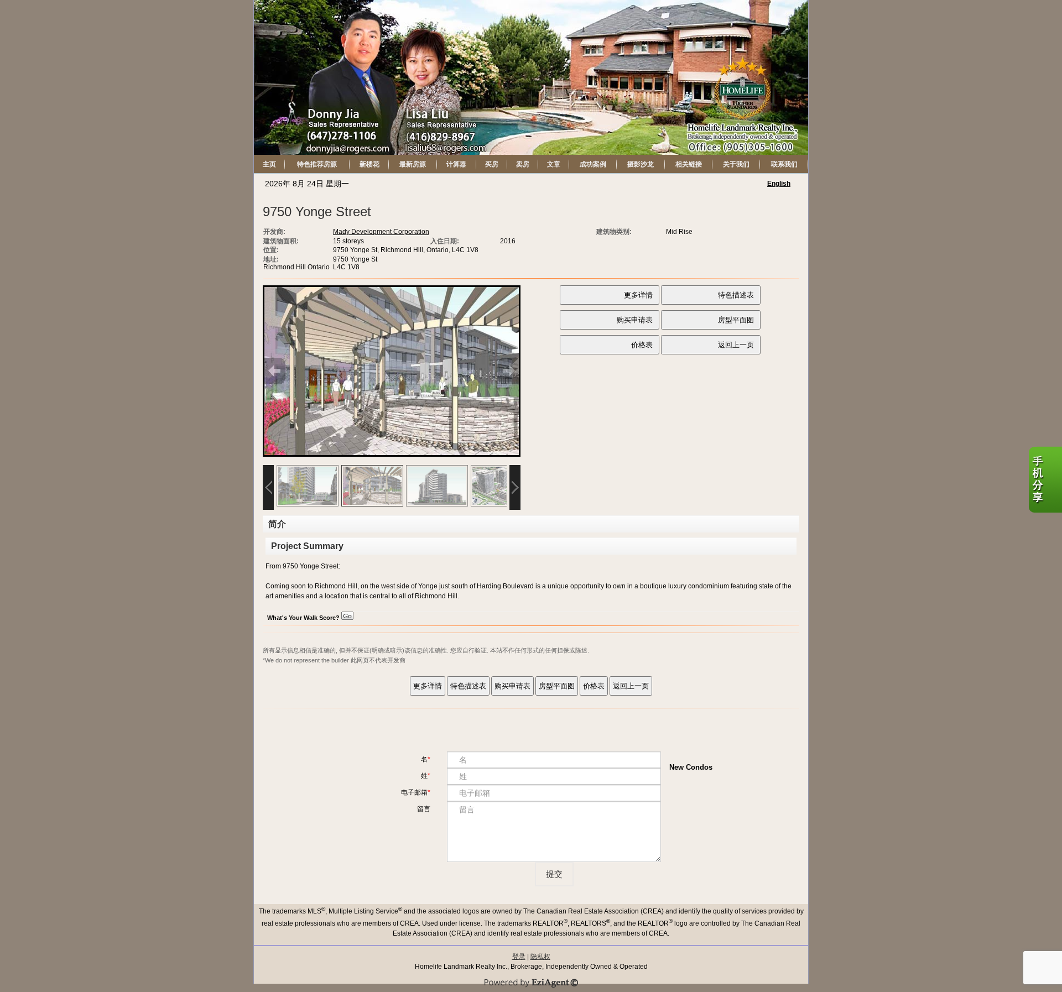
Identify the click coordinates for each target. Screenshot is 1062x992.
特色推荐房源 (317, 164)
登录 (518, 956)
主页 (269, 164)
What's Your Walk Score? (304, 617)
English (778, 183)
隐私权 (540, 956)
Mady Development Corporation (381, 232)
